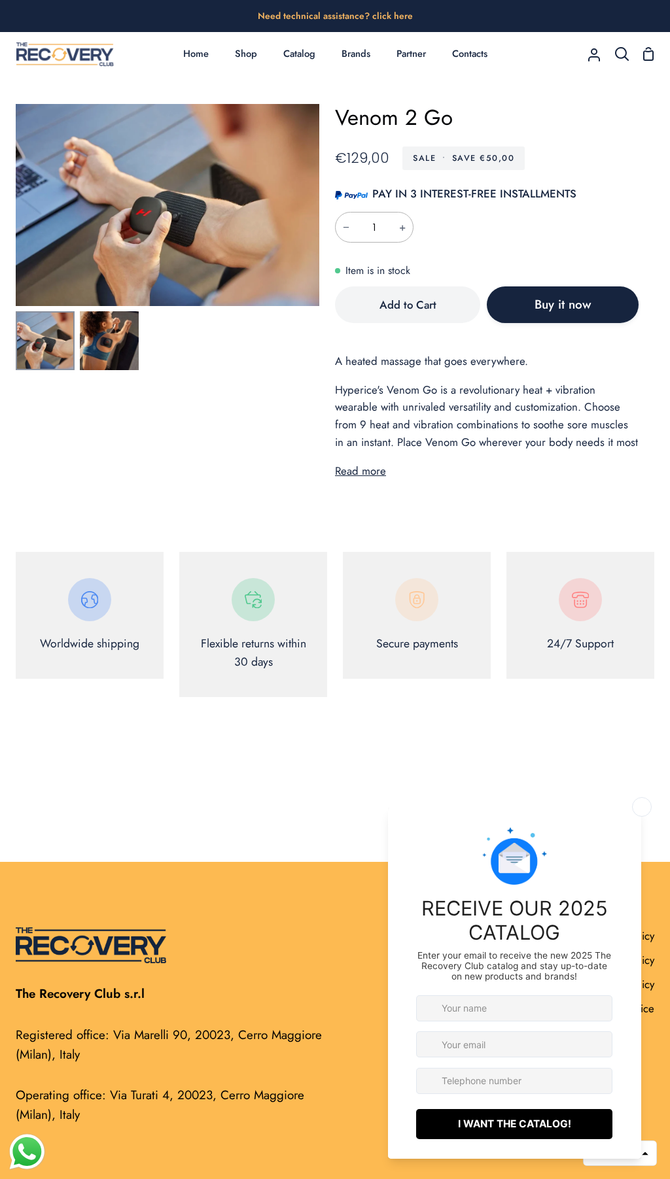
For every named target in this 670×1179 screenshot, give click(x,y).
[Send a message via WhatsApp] (27, 1151)
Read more (360, 471)
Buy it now (563, 304)
